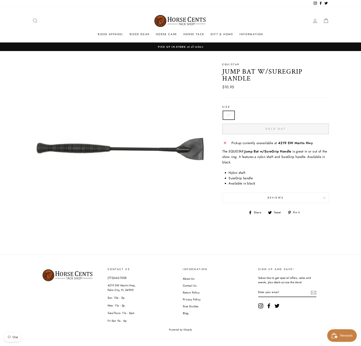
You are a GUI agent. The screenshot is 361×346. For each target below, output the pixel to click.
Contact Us (189, 285)
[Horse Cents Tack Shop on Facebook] (268, 305)
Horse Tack (193, 34)
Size (226, 107)
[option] (180, 47)
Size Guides (190, 306)
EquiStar (231, 64)
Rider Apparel (110, 34)
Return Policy (191, 292)
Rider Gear (140, 34)
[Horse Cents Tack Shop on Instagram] (260, 305)
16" (228, 115)
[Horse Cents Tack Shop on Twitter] (277, 305)
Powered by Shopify (180, 330)
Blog (186, 313)
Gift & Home (222, 34)
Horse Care (166, 34)
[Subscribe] (313, 292)
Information (251, 34)
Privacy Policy (192, 299)
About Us (188, 279)
